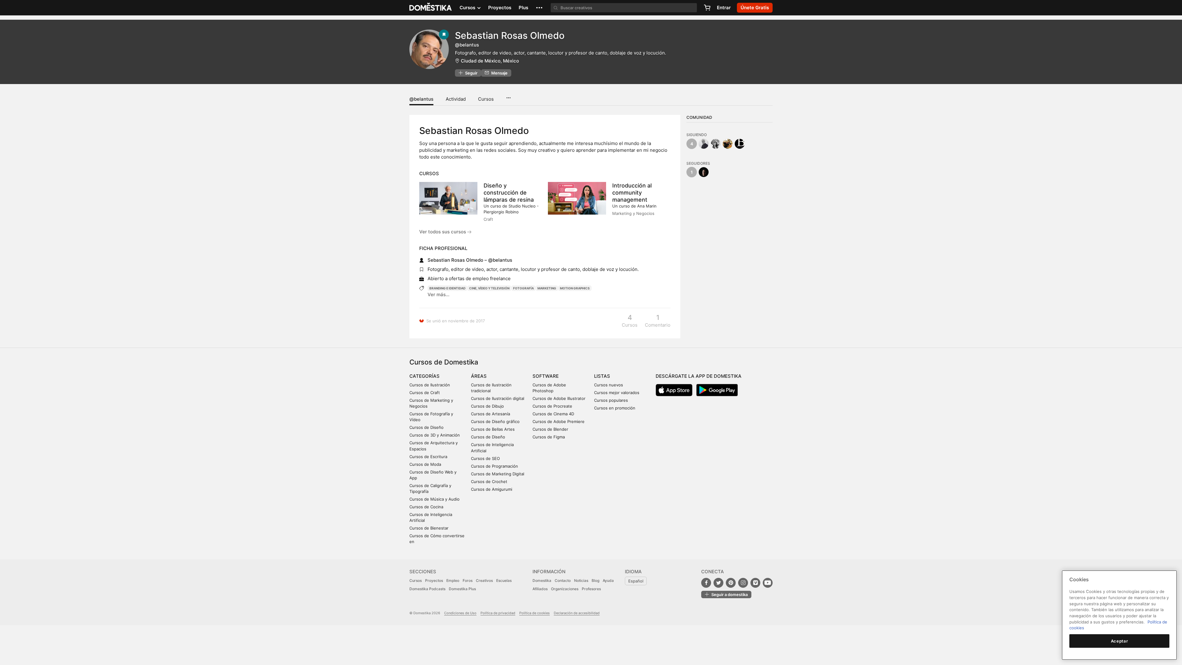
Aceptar (1119, 641)
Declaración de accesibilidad (577, 613)
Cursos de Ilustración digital (497, 398)
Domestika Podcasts (427, 588)
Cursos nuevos (608, 384)
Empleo (452, 580)
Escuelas (504, 580)
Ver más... (438, 294)
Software (546, 376)
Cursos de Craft (424, 392)
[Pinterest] (731, 583)
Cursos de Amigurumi (491, 489)
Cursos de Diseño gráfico (495, 421)
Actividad (456, 99)
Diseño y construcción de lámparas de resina (509, 192)
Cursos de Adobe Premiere (559, 421)
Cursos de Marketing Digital (497, 473)
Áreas (479, 376)
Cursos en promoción (614, 407)
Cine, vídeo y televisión (489, 288)
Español (635, 580)
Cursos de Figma (549, 436)
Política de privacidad (497, 613)
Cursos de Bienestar (428, 528)
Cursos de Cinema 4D (553, 413)
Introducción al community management (632, 192)
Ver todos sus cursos (443, 232)
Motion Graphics (575, 288)
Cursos (486, 99)
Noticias (581, 580)
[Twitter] (718, 583)
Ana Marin (647, 206)
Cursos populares (611, 400)
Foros (467, 580)
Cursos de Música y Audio (434, 499)
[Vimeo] (755, 583)
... (508, 96)
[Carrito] (707, 7)
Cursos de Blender (550, 429)
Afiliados (540, 588)
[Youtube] (768, 583)
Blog (595, 580)
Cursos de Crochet (489, 481)
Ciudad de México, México (490, 61)
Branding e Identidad (447, 288)
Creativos (484, 580)
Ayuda (608, 580)
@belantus (421, 99)
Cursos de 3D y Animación (434, 435)
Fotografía (523, 288)
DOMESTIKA (430, 7)
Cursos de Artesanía (490, 413)
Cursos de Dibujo (487, 406)
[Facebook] (706, 583)
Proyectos (499, 7)
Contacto (563, 580)
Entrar (724, 7)
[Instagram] (743, 583)
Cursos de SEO (485, 458)
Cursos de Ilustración (429, 384)
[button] (539, 7)
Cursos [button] (468, 7)
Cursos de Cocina (426, 506)
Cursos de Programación (494, 466)
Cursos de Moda (425, 464)
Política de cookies (534, 613)
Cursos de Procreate (552, 406)
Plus (523, 7)
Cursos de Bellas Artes (493, 429)
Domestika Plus (462, 588)
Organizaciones (564, 588)
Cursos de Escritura (428, 456)
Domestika (542, 580)
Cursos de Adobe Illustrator (559, 398)
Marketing (546, 288)
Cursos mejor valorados (616, 392)
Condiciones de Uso (460, 613)
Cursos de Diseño (426, 427)
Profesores (591, 588)
